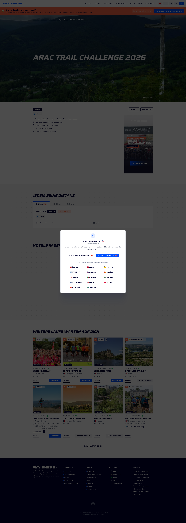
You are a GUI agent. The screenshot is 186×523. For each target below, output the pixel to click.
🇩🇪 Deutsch (108, 267)
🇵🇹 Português (75, 287)
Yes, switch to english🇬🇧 (107, 255)
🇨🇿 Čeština (74, 267)
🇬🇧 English (91, 272)
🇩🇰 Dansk (90, 267)
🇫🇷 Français (74, 277)
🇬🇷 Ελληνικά (75, 272)
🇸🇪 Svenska (91, 287)
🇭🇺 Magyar (108, 277)
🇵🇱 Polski (108, 282)
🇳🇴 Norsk (90, 282)
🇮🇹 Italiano (91, 277)
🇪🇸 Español (108, 272)
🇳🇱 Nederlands (76, 282)
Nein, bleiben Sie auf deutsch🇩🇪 (81, 255)
